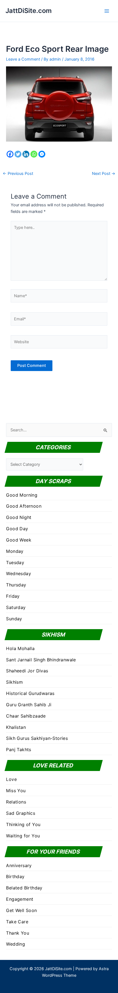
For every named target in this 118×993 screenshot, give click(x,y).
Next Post (103, 174)
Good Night (18, 517)
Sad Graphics (20, 813)
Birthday (15, 876)
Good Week (18, 540)
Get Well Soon (21, 910)
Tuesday (15, 562)
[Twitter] (18, 154)
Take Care (17, 921)
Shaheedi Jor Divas (27, 670)
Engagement (19, 899)
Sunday (14, 618)
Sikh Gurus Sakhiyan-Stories (37, 738)
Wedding (15, 944)
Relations (16, 802)
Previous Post (18, 174)
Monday (14, 551)
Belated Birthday (24, 888)
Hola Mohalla (20, 648)
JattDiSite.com (28, 11)
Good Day (17, 528)
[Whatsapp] (33, 154)
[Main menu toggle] (107, 11)
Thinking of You (23, 824)
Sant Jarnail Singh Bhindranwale (41, 659)
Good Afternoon (23, 506)
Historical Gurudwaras (30, 693)
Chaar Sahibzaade (26, 716)
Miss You (16, 790)
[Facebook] (10, 154)
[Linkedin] (26, 154)
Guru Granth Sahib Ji (28, 704)
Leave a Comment (23, 59)
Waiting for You (23, 835)
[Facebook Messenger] (41, 154)
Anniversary (19, 865)
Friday (12, 596)
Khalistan (16, 727)
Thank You (17, 933)
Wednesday (18, 573)
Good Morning (21, 495)
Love (11, 779)
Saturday (16, 607)
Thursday (16, 585)
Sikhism (14, 682)
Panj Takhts (18, 749)
